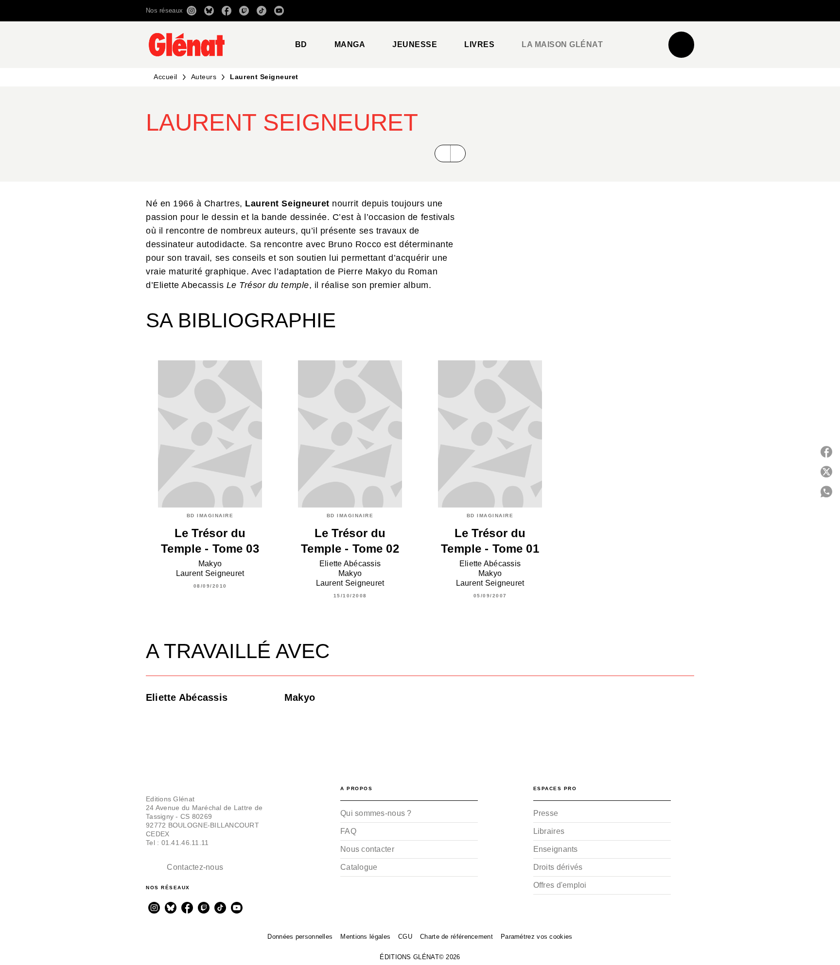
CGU (405, 936)
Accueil (165, 77)
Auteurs (204, 77)
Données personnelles (299, 936)
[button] (557, 10)
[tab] (301, 44)
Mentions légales (365, 936)
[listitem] (191, 10)
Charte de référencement (456, 936)
